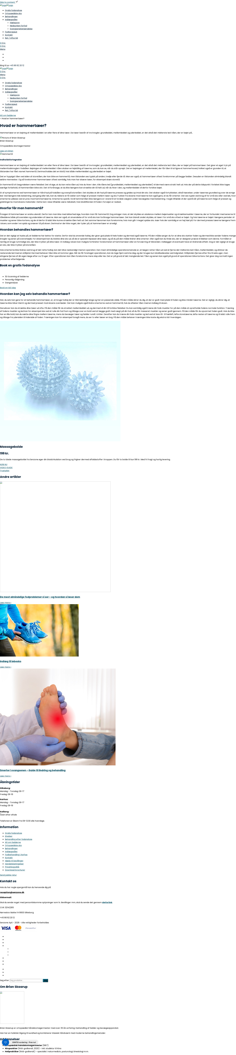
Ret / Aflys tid (11, 38)
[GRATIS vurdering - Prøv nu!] (5, 1042)
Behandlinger (11, 16)
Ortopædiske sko (13, 13)
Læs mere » (5, 602)
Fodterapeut (11, 31)
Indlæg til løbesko (10, 661)
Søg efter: (4, 980)
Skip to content (7, 2)
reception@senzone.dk (12, 892)
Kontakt (9, 35)
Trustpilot (4, 470)
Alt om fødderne (8, 115)
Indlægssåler (11, 19)
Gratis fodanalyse (13, 10)
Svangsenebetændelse (21, 28)
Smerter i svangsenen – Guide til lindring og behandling (33, 770)
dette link (107, 902)
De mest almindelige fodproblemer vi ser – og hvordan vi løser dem (40, 597)
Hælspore (15, 22)
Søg (45, 980)
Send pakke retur (8, 875)
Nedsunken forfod (18, 25)
